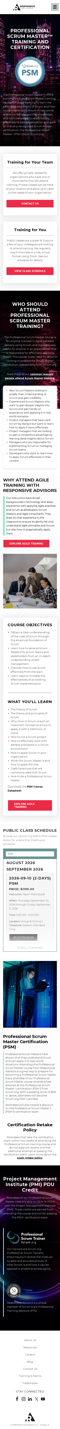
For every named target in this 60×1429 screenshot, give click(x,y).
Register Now (23, 937)
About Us (30, 1340)
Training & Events (30, 1375)
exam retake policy (29, 1157)
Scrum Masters (25, 390)
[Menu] (55, 7)
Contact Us (30, 1368)
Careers (30, 1354)
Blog (30, 1361)
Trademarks (30, 1383)
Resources (30, 1347)
